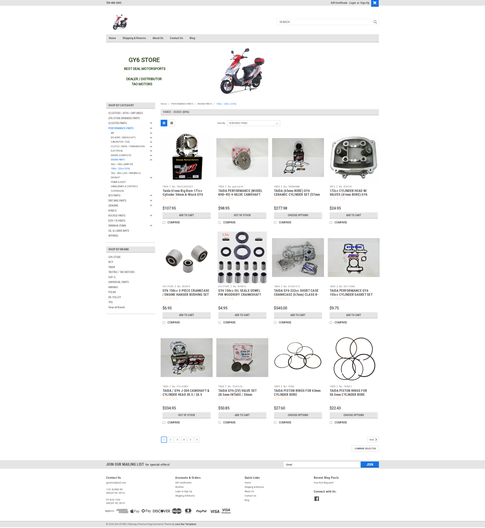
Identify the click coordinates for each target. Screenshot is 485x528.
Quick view (186, 180)
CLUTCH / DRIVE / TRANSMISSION (128, 146)
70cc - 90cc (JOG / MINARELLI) (126, 173)
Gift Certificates (183, 482)
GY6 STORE (114, 257)
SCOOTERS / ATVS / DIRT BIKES (125, 113)
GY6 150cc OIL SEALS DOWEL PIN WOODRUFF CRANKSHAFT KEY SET (239, 294)
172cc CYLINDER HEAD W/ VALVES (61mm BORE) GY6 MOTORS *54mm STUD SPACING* (353, 195)
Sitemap (132, 524)
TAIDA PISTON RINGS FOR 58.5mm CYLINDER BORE (348, 393)
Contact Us (176, 38)
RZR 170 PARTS (116, 220)
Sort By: (221, 123)
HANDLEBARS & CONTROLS (124, 186)
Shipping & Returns (134, 38)
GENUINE (113, 205)
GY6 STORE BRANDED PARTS (124, 118)
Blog (192, 38)
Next (372, 440)
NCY (110, 262)
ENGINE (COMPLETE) (121, 155)
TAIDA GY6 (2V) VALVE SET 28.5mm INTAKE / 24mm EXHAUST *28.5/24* (237, 394)
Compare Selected (365, 448)
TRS (110, 302)
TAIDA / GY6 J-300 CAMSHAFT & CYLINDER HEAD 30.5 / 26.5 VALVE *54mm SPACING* (186, 394)
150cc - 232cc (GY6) (120, 168)
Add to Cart (186, 215)
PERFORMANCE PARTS (121, 128)
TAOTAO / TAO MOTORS (121, 272)
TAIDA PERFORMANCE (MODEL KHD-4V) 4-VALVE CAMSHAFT (240, 193)
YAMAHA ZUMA (117, 225)
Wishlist (179, 487)
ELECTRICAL (117, 150)
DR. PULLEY (114, 297)
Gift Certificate (339, 2)
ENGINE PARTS (118, 159)
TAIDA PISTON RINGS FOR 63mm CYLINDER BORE (297, 393)
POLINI (112, 292)
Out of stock (242, 215)
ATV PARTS (114, 195)
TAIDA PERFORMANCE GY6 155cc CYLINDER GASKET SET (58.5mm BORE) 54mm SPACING (352, 294)
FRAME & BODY (118, 182)
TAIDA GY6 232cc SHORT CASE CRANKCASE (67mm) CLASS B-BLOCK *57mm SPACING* (296, 294)
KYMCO (112, 210)
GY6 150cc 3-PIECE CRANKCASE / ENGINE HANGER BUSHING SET (186, 292)
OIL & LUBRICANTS (118, 230)
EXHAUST (115, 177)
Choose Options (298, 215)
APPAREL (113, 235)
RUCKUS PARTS (116, 215)
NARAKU (113, 287)
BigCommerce (155, 524)
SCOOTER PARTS (117, 123)
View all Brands (116, 307)
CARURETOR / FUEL (120, 141)
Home (112, 38)
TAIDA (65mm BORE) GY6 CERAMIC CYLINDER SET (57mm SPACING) (297, 195)
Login (352, 2)
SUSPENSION (117, 190)
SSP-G (112, 277)
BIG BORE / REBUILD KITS (123, 137)
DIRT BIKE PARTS (117, 200)
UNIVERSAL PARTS (118, 282)
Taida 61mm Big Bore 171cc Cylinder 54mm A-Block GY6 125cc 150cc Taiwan (183, 195)
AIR (112, 132)
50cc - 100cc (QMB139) (122, 164)
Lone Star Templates (185, 524)
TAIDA (111, 267)
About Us (158, 38)
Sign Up (364, 2)
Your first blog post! (324, 482)
